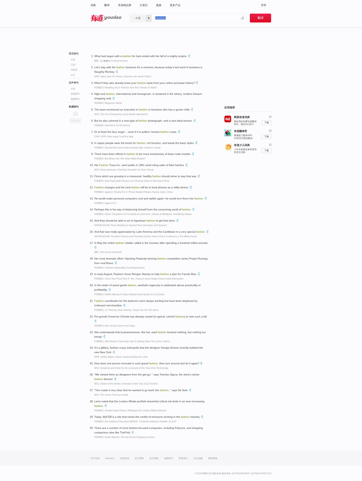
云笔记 (144, 5)
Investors (109, 458)
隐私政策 (216, 473)
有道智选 (124, 458)
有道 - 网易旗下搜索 (105, 18)
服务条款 (226, 473)
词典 (93, 5)
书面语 (74, 70)
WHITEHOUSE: (130, 225)
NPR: (122, 76)
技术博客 (154, 458)
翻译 (107, 5)
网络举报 (212, 458)
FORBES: (125, 87)
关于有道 (95, 458)
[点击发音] (189, 56)
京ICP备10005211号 (261, 473)
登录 (263, 5)
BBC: (111, 60)
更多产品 (175, 5)
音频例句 (75, 94)
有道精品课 (124, 5)
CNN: (113, 136)
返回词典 (75, 120)
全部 (73, 59)
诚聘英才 (168, 458)
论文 (73, 75)
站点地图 (198, 458)
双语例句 (74, 53)
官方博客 (139, 458)
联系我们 (183, 458)
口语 (73, 64)
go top (75, 113)
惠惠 (158, 5)
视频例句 (75, 99)
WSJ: (121, 114)
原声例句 (74, 82)
